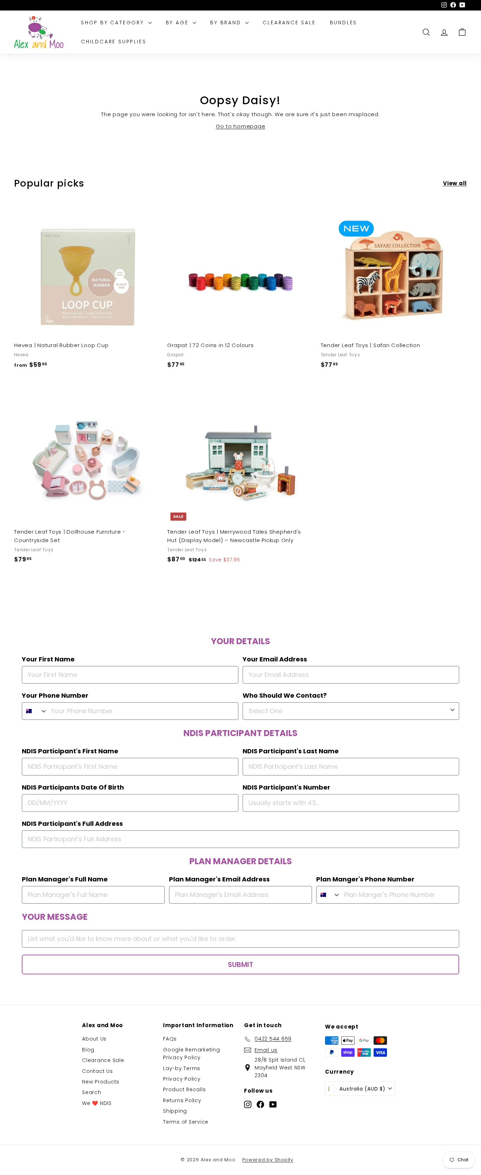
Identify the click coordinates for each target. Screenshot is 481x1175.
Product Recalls (184, 1089)
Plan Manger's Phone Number (365, 879)
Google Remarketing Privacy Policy (191, 1053)
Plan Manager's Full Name (65, 879)
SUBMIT (240, 964)
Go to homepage (241, 126)
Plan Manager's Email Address (219, 879)
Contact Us (97, 1071)
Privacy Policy (182, 1078)
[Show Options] (452, 711)
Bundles (343, 22)
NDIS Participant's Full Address (72, 823)
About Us (94, 1038)
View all (455, 183)
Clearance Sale (289, 22)
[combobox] (35, 711)
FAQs (170, 1038)
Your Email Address (275, 659)
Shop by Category (113, 22)
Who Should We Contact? (285, 695)
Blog (88, 1049)
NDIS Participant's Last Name (291, 751)
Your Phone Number (55, 695)
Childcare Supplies (113, 41)
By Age (178, 22)
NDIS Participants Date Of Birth (73, 787)
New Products (100, 1081)
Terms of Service (185, 1121)
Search (91, 1092)
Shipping (175, 1110)
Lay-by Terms (181, 1068)
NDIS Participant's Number (286, 787)
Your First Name (48, 659)
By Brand (226, 22)
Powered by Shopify (267, 1159)
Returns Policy (182, 1100)
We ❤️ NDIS (97, 1103)
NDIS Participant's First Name (70, 751)
